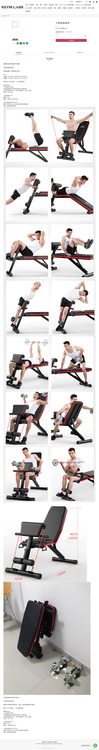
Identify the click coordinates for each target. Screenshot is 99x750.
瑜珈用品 (51, 5)
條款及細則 (50, 742)
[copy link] (27, 43)
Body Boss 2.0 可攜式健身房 (83, 5)
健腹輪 (65, 8)
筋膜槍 (59, 8)
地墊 (55, 8)
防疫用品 (84, 8)
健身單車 (49, 8)
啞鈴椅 (45, 5)
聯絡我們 (28, 11)
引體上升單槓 (37, 8)
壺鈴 (41, 5)
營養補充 (70, 8)
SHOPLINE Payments (52, 748)
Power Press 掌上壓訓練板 (66, 5)
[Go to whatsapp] (95, 745)
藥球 (56, 5)
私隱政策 (55, 742)
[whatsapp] (24, 43)
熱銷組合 (31, 5)
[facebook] (21, 43)
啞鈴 (37, 5)
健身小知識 (91, 8)
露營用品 (77, 8)
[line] (18, 43)
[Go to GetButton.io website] (95, 748)
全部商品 (4, 16)
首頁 (27, 5)
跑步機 (44, 8)
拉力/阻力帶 (29, 8)
